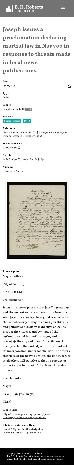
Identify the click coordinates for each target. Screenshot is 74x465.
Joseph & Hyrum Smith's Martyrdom (23, 429)
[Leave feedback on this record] (69, 86)
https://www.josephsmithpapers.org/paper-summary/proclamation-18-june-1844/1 (27, 416)
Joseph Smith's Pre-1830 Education (22, 432)
